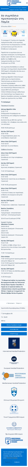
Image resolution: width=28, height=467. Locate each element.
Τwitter (21, 9)
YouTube (17, 9)
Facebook (24, 7)
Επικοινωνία (5, 8)
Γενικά (14, 26)
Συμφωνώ (7, 462)
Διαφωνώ (16, 462)
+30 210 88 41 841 (14, 329)
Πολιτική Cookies (12, 458)
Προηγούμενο (10, 303)
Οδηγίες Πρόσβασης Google (14, 325)
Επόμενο (18, 303)
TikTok (24, 9)
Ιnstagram (11, 9)
